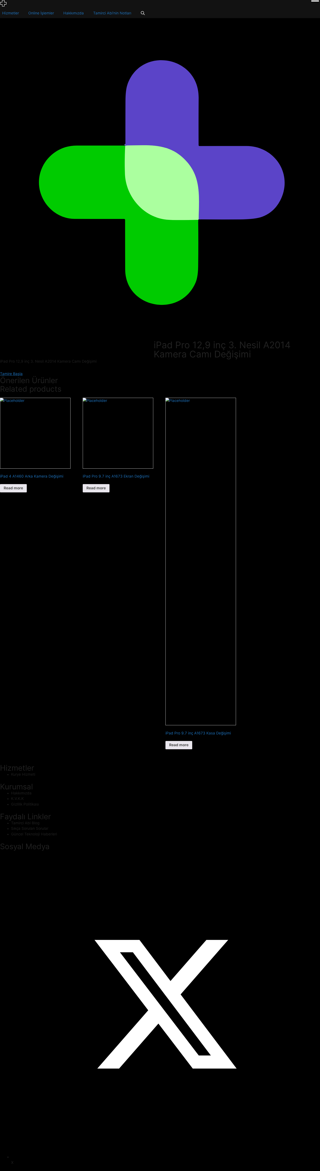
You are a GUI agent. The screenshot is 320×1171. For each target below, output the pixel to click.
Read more (13, 488)
